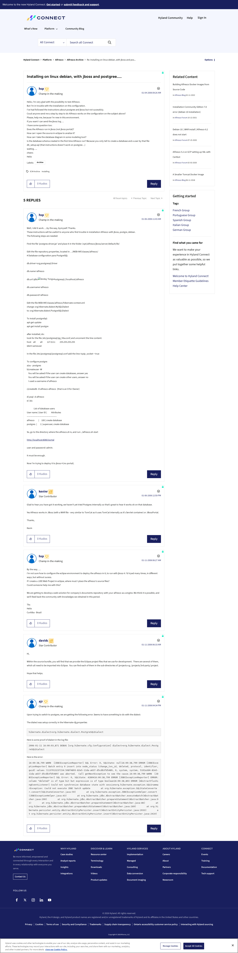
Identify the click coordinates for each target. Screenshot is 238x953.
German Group (182, 230)
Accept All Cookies (193, 945)
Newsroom (168, 880)
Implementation (135, 854)
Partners (167, 867)
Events (204, 854)
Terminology (97, 860)
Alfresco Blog (180, 95)
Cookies (39, 924)
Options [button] (209, 59)
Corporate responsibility (175, 873)
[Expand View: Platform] (56, 28)
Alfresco (59, 59)
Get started (53, 4)
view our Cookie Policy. (56, 949)
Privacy (28, 924)
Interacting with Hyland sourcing (197, 924)
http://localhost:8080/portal (40, 440)
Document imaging (136, 880)
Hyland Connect (31, 59)
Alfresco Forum (181, 117)
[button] (31, 184)
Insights (64, 867)
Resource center (98, 854)
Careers (166, 854)
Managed (131, 860)
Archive (40, 162)
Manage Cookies (170, 945)
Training (205, 860)
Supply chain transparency (117, 924)
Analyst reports (68, 860)
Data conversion (135, 873)
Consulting (132, 867)
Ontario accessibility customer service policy (156, 924)
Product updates (99, 880)
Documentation (209, 867)
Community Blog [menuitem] (74, 29)
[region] (119, 945)
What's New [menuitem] (30, 29)
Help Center (180, 286)
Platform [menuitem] (49, 29)
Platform (47, 59)
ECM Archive (35, 171)
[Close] (232, 945)
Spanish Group (182, 220)
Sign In (202, 18)
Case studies (67, 854)
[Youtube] (49, 900)
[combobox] (91, 42)
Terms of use (52, 924)
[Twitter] (25, 900)
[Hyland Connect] (46, 17)
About (166, 860)
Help (190, 18)
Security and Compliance (74, 924)
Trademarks (95, 924)
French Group (181, 210)
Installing (45, 171)
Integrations (67, 873)
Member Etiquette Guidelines (191, 281)
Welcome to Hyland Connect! (191, 276)
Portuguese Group (184, 215)
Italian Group (181, 225)
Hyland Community (170, 18)
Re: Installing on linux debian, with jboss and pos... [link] (111, 59)
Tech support (207, 873)
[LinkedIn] (41, 900)
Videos (94, 873)
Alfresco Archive (75, 59)
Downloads (96, 867)
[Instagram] (33, 900)
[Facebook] (16, 900)
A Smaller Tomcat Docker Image (188, 174)
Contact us (20, 876)
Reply (154, 184)
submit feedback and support (81, 4)
